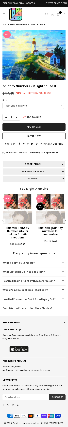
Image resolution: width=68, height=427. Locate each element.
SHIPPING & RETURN (32, 171)
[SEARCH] (47, 14)
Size (4, 100)
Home (4, 24)
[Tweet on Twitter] (24, 144)
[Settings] (63, 14)
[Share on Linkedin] (32, 144)
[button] (58, 14)
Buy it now (34, 136)
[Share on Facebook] (19, 144)
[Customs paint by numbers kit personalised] (50, 209)
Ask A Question (54, 143)
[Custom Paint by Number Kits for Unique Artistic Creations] (18, 209)
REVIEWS (33, 178)
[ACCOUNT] (52, 14)
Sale (7, 34)
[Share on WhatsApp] (36, 144)
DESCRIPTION (33, 164)
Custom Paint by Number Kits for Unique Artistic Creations (17, 232)
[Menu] (4, 14)
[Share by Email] (41, 144)
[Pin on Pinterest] (28, 144)
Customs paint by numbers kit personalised (50, 231)
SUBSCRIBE (57, 397)
